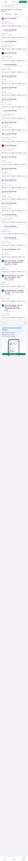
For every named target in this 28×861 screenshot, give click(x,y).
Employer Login (15, 1)
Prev (3, 322)
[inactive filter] (2, 14)
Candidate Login (23, 1)
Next (25, 322)
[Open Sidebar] (2, 2)
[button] (14, 341)
